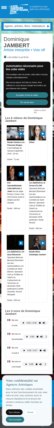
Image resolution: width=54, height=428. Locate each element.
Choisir (30, 412)
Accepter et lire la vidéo (27, 95)
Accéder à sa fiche (19, 57)
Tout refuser (14, 412)
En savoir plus (27, 102)
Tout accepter (15, 419)
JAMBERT (17, 42)
